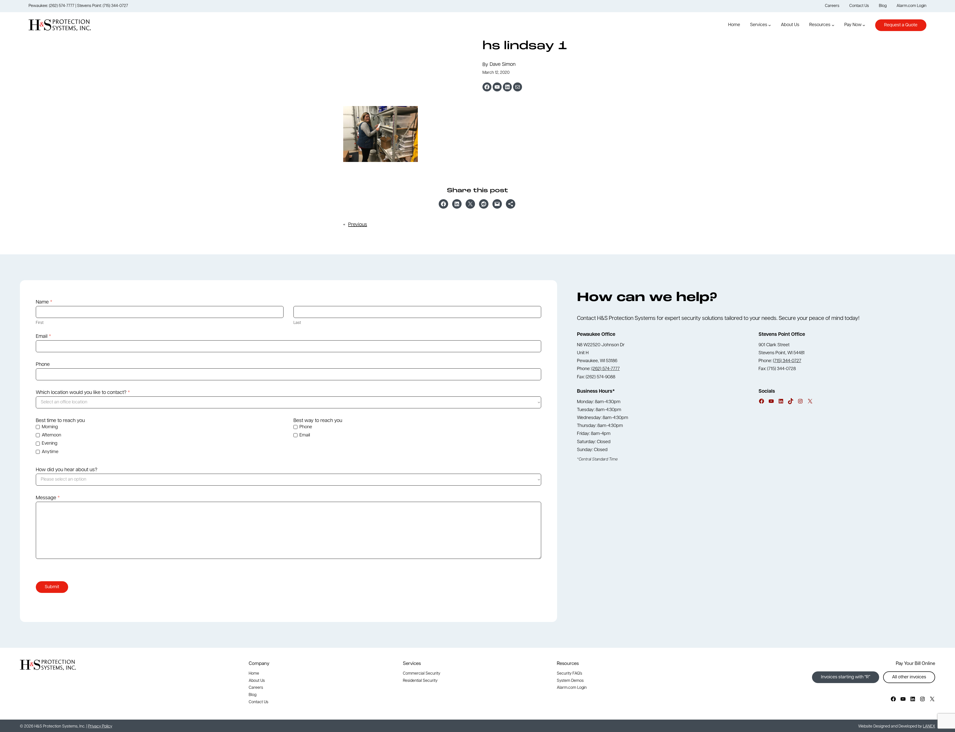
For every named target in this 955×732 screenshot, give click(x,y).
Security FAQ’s (569, 674)
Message (48, 498)
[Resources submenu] (833, 25)
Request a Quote (900, 25)
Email (43, 336)
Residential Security (420, 681)
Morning (49, 427)
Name (44, 302)
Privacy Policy (100, 727)
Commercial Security (421, 674)
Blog (252, 695)
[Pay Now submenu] (863, 25)
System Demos (570, 681)
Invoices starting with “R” (845, 677)
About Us (257, 681)
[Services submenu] (769, 25)
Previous (357, 224)
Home (254, 674)
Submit (52, 587)
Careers (256, 688)
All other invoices (909, 677)
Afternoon (51, 435)
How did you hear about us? (66, 469)
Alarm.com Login (572, 688)
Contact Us (258, 702)
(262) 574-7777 (605, 369)
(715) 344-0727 (787, 361)
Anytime (49, 452)
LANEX (929, 727)
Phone (43, 364)
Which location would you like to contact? (83, 392)
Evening (49, 443)
